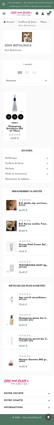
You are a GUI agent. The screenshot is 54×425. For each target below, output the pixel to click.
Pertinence (27, 81)
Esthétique (11, 158)
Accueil (27, 150)
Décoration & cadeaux (17, 179)
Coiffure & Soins (14, 163)
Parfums (9, 168)
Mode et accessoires (16, 174)
